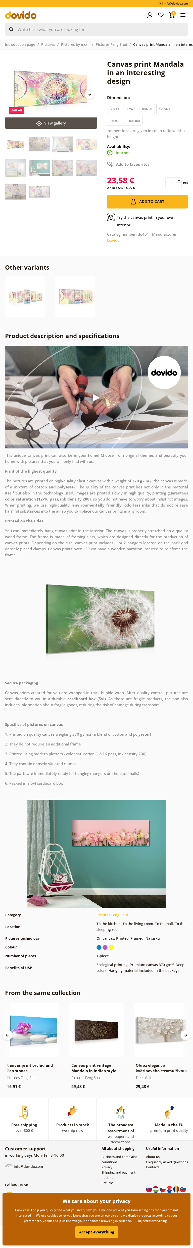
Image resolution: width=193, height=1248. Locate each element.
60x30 (114, 109)
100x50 (146, 109)
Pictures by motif (75, 44)
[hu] (156, 1188)
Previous (8, 1035)
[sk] (149, 1188)
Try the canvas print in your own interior (145, 221)
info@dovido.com (28, 1166)
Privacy (107, 1167)
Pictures (48, 44)
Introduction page (20, 44)
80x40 (130, 109)
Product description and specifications (62, 335)
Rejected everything (152, 1221)
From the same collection (43, 992)
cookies (52, 1215)
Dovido (113, 240)
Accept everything (96, 1231)
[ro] (176, 1188)
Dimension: (119, 97)
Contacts (152, 1167)
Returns (107, 1183)
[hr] (169, 1188)
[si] (183, 1188)
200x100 (133, 120)
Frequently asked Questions (167, 1162)
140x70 (115, 120)
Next (89, 94)
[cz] (163, 1188)
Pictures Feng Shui (111, 44)
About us (153, 1156)
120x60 (164, 109)
